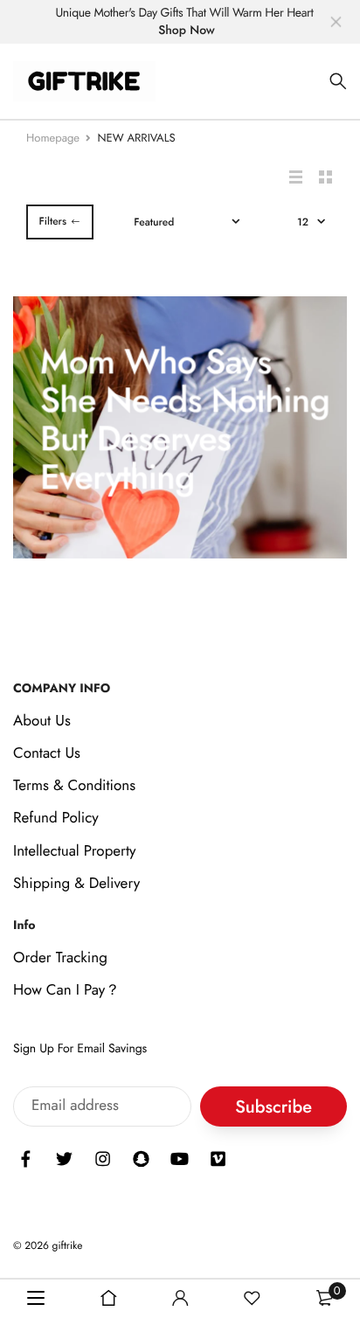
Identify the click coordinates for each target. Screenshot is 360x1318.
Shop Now (186, 30)
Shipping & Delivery (76, 883)
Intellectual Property (74, 851)
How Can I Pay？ (66, 990)
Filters (52, 221)
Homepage (53, 137)
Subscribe (273, 1107)
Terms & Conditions (74, 785)
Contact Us (46, 753)
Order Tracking (60, 957)
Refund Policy (56, 818)
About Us (42, 721)
